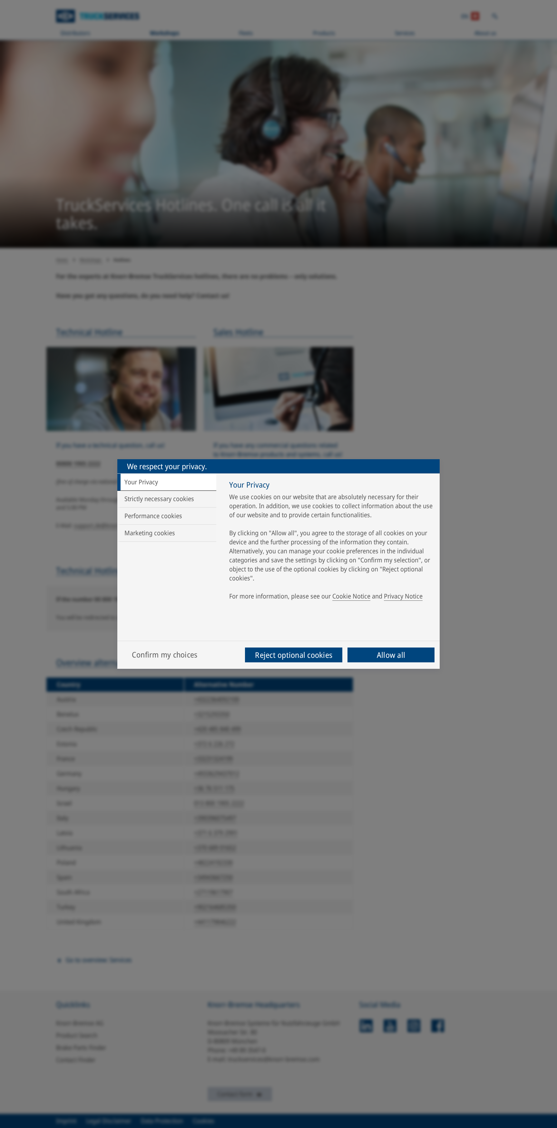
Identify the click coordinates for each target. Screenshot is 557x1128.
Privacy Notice (403, 596)
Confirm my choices (164, 654)
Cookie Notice (351, 596)
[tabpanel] (331, 542)
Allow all (391, 654)
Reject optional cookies (293, 654)
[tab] (166, 482)
